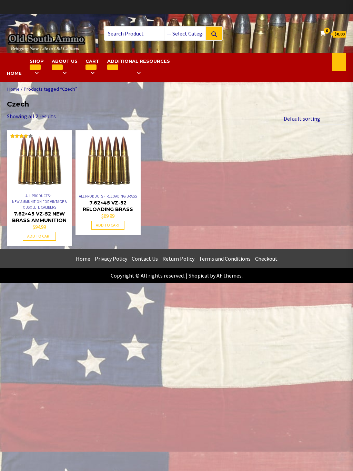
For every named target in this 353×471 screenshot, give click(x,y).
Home (14, 73)
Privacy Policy (111, 258)
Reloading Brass (122, 196)
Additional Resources (138, 61)
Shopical (199, 275)
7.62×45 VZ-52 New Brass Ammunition (39, 217)
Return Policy (178, 258)
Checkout (266, 258)
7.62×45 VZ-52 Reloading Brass (108, 206)
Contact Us (145, 258)
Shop (37, 61)
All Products (38, 195)
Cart (92, 61)
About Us (65, 61)
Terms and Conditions (225, 258)
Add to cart (39, 236)
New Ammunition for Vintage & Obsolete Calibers (39, 204)
